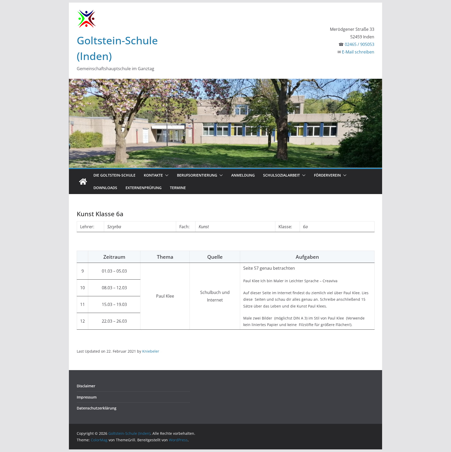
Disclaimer (86, 385)
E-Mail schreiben (358, 52)
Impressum (87, 397)
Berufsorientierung (197, 175)
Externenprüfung (144, 187)
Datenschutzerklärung (96, 408)
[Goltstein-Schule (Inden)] (83, 181)
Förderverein (327, 175)
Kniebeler (150, 351)
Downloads (105, 187)
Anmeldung (243, 175)
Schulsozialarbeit (281, 175)
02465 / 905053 (359, 44)
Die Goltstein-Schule (114, 175)
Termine (178, 187)
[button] (166, 175)
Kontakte (153, 175)
